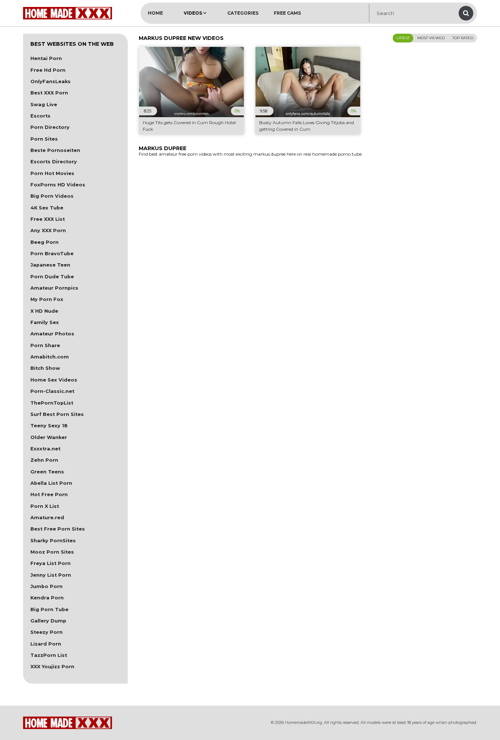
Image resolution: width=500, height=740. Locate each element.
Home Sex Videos (53, 380)
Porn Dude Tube (52, 276)
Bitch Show (45, 368)
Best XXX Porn (49, 93)
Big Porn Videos (52, 196)
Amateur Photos (52, 333)
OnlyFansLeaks (50, 81)
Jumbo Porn (46, 586)
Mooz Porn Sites (52, 552)
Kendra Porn (47, 597)
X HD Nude (44, 311)
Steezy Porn (46, 632)
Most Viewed (431, 38)
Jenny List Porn (50, 575)
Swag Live (43, 104)
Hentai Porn (46, 58)
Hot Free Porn (49, 494)
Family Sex (44, 322)
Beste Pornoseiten (55, 150)
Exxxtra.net (45, 448)
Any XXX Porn (48, 230)
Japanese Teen (50, 265)
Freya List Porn (50, 563)
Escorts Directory (53, 161)
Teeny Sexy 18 (49, 425)
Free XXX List (47, 219)
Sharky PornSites (53, 540)
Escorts (40, 116)
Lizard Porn (45, 644)
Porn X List (44, 506)
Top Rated (462, 38)
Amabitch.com (49, 357)
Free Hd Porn (48, 70)
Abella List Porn (51, 483)
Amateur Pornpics (54, 288)
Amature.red (47, 517)
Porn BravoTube (52, 253)
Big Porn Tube (49, 609)
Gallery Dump (48, 621)
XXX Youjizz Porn (52, 666)
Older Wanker (48, 437)
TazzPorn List (48, 655)
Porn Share (45, 345)
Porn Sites (44, 139)
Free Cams (287, 13)
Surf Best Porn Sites (57, 414)
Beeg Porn (44, 242)
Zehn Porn (44, 460)
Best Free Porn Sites (57, 529)
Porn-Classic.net (52, 391)
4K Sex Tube (46, 208)
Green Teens (47, 472)
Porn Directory (50, 127)
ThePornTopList (51, 403)
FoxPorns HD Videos (57, 184)
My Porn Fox (46, 299)
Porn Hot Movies (52, 173)
